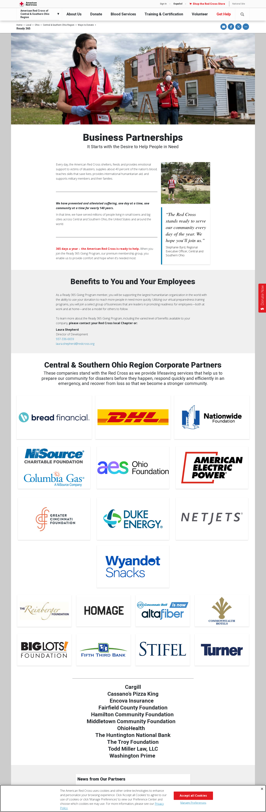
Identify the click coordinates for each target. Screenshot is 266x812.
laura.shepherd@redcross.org (75, 344)
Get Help (224, 14)
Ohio (37, 25)
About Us (74, 14)
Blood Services (123, 14)
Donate (96, 14)
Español (178, 4)
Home (19, 25)
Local (28, 25)
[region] (133, 798)
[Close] (262, 789)
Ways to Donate (86, 25)
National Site (238, 4)
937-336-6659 (65, 339)
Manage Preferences (193, 802)
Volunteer (200, 14)
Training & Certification (164, 14)
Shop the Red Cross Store (209, 4)
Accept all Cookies (193, 796)
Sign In (163, 4)
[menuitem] (38, 14)
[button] (242, 14)
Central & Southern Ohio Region (58, 25)
